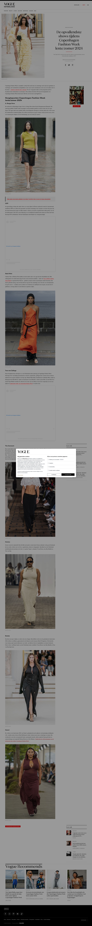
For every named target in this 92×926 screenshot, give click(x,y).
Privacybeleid (20, 475)
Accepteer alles (68, 474)
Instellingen (54, 474)
